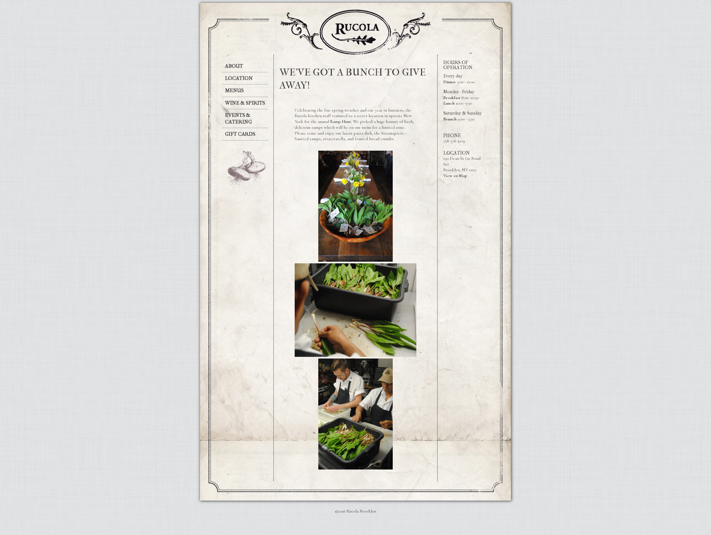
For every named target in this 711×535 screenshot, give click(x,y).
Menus (234, 90)
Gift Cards (240, 134)
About (234, 66)
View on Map (455, 175)
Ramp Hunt (340, 121)
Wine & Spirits (245, 103)
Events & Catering (238, 118)
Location (239, 78)
